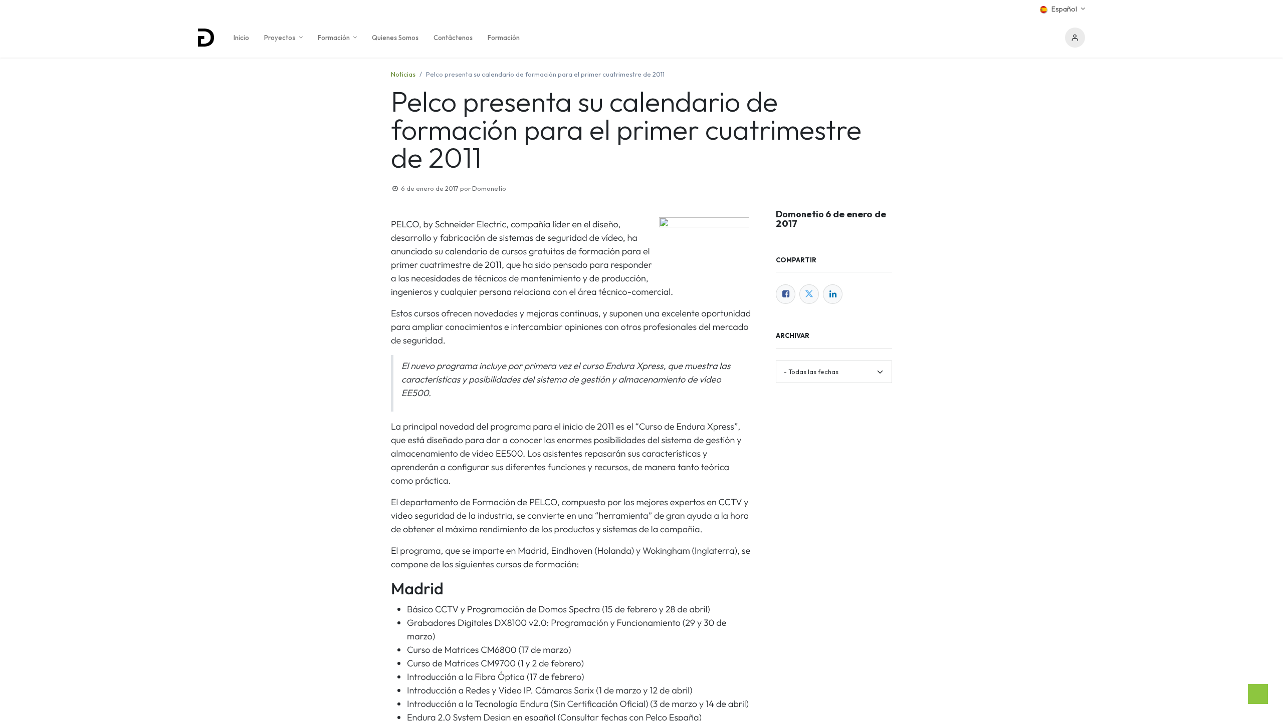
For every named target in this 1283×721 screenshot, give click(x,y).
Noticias (403, 74)
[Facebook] (785, 294)
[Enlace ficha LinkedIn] (832, 294)
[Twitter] (809, 294)
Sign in (1075, 38)
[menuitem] (241, 38)
